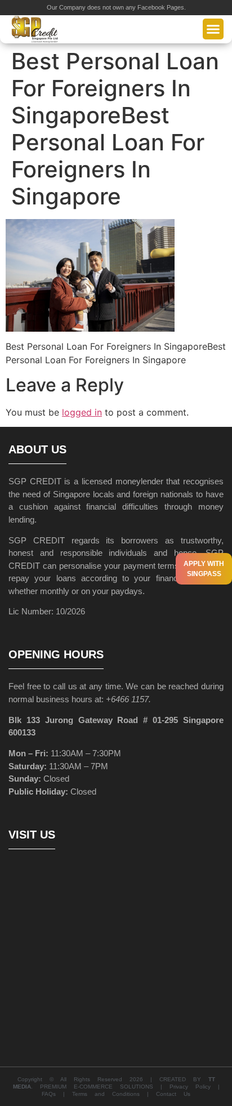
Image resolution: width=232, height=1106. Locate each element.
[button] (213, 29)
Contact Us (173, 1094)
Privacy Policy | (194, 1086)
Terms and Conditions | (114, 1094)
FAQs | (57, 1094)
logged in (82, 412)
